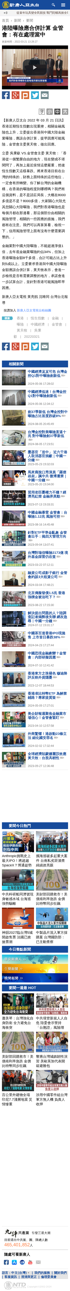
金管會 (57, 324)
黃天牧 (22, 330)
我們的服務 (42, 1272)
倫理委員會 (49, 1276)
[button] (35, 67)
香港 (20, 318)
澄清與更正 (29, 1276)
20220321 (32, 337)
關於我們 (60, 1272)
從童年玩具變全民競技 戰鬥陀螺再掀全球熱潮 (32, 12)
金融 (55, 318)
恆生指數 (38, 318)
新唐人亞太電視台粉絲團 (34, 310)
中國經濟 (38, 324)
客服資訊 (10, 1276)
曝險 (20, 324)
